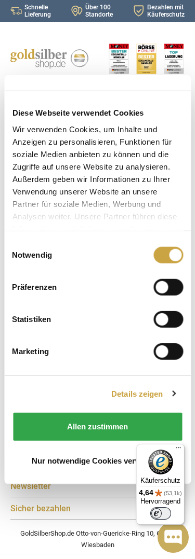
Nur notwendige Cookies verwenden (98, 460)
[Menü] (178, 450)
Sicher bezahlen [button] (40, 508)
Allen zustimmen (97, 426)
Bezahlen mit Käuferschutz (166, 11)
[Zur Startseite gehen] (48, 59)
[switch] (160, 513)
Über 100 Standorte (99, 11)
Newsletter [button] (30, 486)
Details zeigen (137, 393)
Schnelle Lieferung (37, 11)
